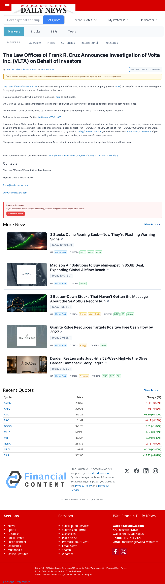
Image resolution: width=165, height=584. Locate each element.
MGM (98, 252)
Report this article (15, 214)
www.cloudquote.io (97, 473)
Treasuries (111, 43)
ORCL (7, 449)
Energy (83, 345)
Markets (14, 31)
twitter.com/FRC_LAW (49, 117)
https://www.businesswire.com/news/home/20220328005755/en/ (83, 155)
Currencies (68, 43)
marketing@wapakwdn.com (140, 542)
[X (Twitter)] (127, 479)
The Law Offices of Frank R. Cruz (20, 86)
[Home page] (43, 8)
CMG (105, 376)
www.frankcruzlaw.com (139, 131)
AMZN (7, 403)
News (51, 43)
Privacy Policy (83, 485)
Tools (72, 31)
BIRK (116, 314)
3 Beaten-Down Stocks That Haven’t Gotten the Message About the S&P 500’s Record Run (99, 298)
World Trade (94, 314)
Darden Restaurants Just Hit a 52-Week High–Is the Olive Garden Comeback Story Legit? (98, 360)
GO (123, 314)
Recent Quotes (82, 20)
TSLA (6, 455)
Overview (35, 43)
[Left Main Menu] (7, 5)
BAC (6, 420)
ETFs (54, 31)
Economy (84, 376)
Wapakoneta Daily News (61, 568)
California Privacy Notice (53, 571)
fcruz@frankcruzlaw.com (16, 185)
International (89, 43)
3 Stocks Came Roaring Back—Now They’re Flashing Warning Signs (102, 236)
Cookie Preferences (74, 571)
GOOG (8, 426)
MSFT (7, 438)
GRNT (103, 345)
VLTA (117, 86)
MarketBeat (60, 252)
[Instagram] (155, 479)
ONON (130, 314)
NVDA (7, 443)
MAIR (83, 283)
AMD (6, 414)
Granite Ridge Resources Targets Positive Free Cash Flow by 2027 (101, 329)
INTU (82, 252)
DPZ (112, 376)
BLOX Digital (87, 574)
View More (151, 224)
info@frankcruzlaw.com (90, 131)
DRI (118, 376)
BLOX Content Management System (60, 574)
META (7, 432)
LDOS (90, 252)
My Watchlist (116, 20)
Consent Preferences (16, 582)
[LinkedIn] (146, 479)
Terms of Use (113, 568)
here (58, 97)
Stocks (35, 31)
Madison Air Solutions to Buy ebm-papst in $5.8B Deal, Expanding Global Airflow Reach (97, 267)
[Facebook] (136, 479)
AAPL (7, 408)
